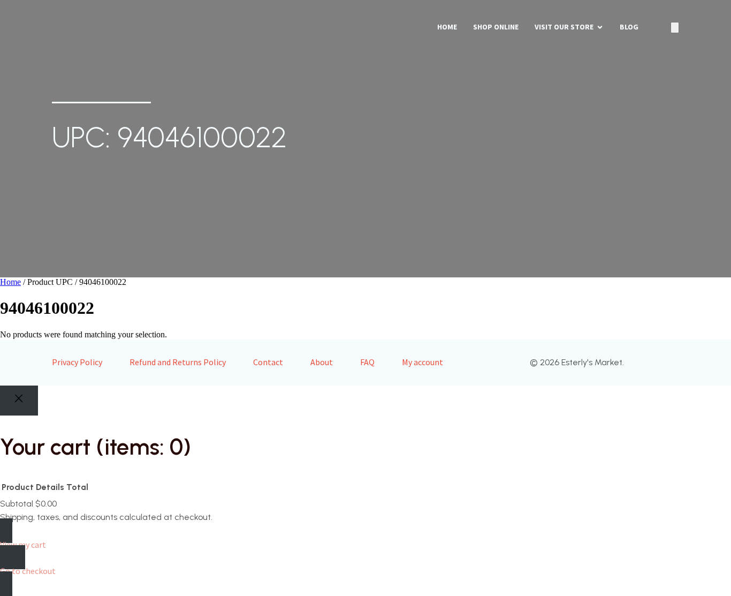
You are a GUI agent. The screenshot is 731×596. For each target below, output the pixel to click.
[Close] (19, 401)
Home (447, 27)
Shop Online (496, 27)
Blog (629, 27)
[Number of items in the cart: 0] (675, 27)
